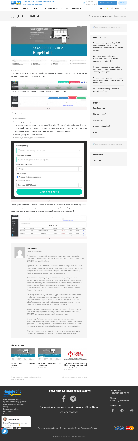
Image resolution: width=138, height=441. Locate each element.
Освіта (95, 132)
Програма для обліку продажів (15, 402)
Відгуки (99, 8)
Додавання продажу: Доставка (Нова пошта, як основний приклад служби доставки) (75, 365)
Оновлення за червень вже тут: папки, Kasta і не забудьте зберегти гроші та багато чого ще (108, 80)
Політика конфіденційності (48, 428)
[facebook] (100, 161)
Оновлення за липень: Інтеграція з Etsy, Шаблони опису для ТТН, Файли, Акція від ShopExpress (107, 69)
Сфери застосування (52, 8)
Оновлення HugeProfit (101, 126)
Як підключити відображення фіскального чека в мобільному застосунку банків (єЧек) (105, 58)
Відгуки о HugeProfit (101, 114)
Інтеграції (35, 8)
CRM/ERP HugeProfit (78, 436)
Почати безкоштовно (107, 3)
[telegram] (95, 161)
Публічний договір (67, 428)
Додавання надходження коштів (74, 377)
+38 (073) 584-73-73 (69, 412)
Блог (25, 8)
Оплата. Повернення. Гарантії (86, 428)
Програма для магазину (12, 399)
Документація (77, 8)
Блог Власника (99, 108)
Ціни (90, 8)
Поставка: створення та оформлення (49, 364)
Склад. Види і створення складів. (23, 364)
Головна (14, 8)
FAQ (66, 8)
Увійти (122, 3)
